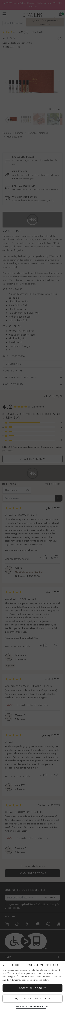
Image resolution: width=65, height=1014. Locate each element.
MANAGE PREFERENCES (30, 1006)
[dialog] (32, 987)
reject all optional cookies (32, 998)
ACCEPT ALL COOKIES (33, 988)
